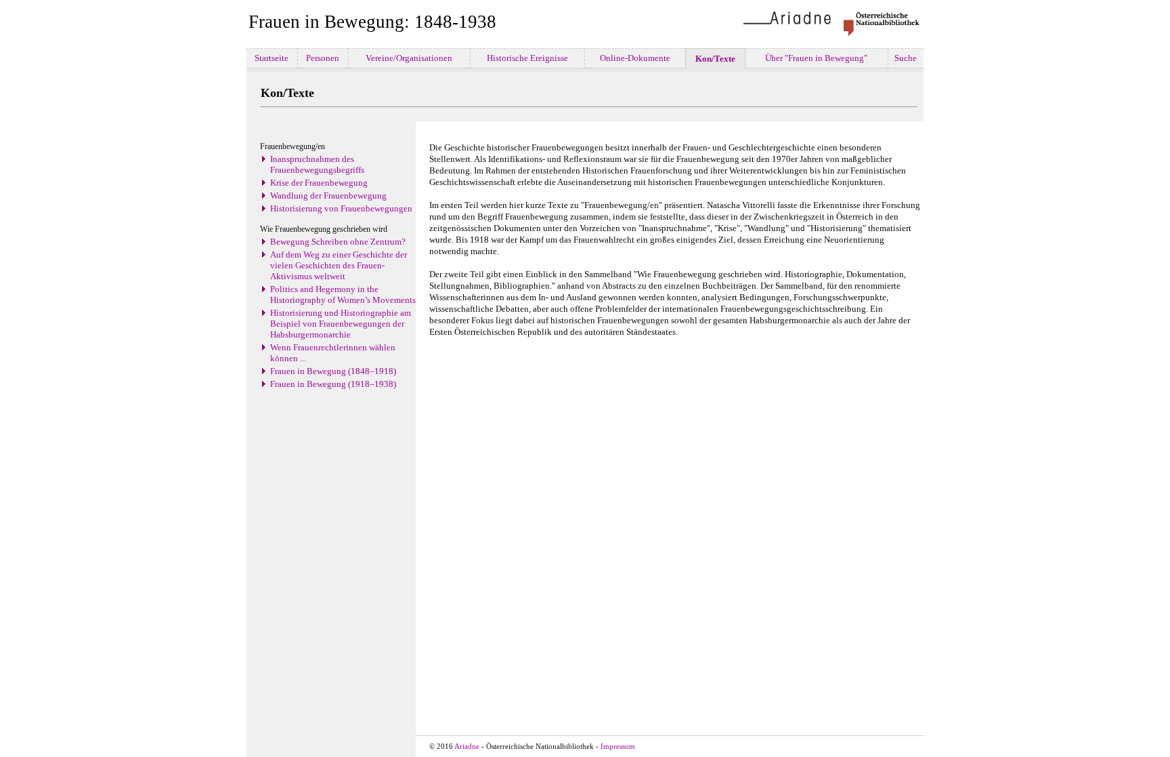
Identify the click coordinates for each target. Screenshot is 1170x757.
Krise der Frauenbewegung (319, 183)
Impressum (618, 746)
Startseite (271, 58)
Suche (905, 58)
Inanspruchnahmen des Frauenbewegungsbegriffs (317, 164)
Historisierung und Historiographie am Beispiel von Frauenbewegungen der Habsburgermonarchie (340, 324)
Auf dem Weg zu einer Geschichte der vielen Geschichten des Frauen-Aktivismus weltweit (338, 265)
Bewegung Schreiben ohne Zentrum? (338, 242)
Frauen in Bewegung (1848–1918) (333, 371)
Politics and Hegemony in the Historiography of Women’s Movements (343, 294)
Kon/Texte (715, 59)
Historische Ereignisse (527, 58)
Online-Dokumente (635, 58)
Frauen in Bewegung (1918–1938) (333, 384)
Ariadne (466, 746)
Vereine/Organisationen (409, 58)
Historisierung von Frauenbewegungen (341, 208)
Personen (322, 58)
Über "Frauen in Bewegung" (816, 58)
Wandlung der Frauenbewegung (328, 195)
